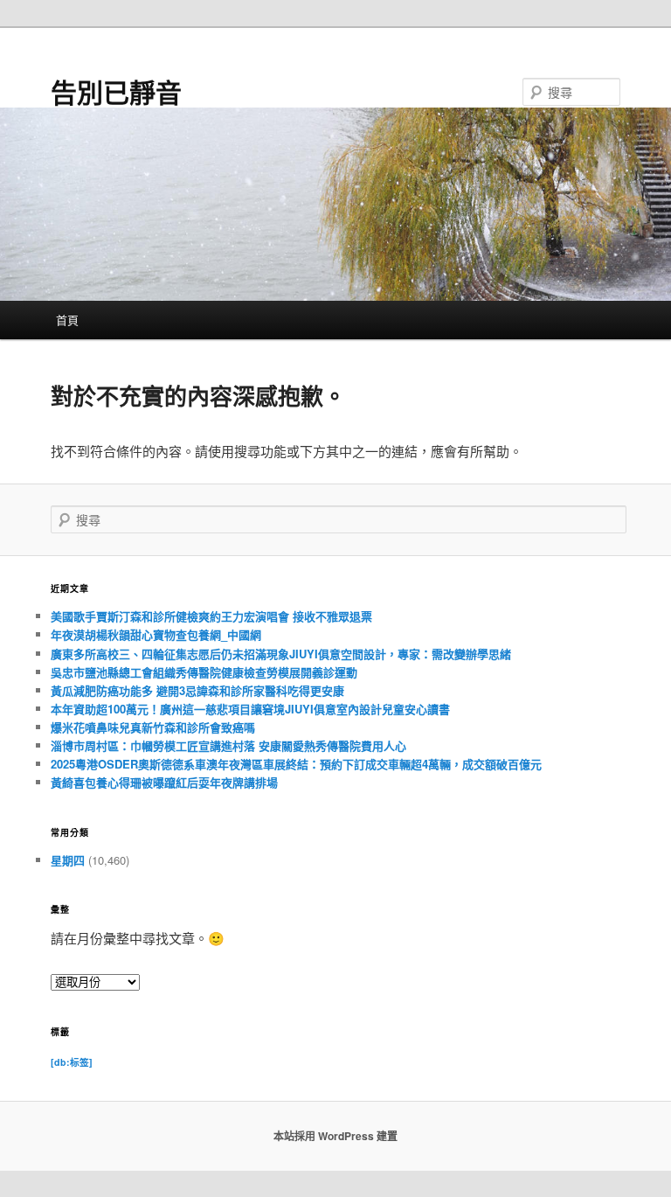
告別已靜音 (116, 91)
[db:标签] (72, 1061)
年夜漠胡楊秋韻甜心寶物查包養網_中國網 (156, 634)
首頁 (67, 319)
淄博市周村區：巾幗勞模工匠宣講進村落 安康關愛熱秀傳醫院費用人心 (228, 745)
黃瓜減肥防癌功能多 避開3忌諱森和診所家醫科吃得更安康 (197, 690)
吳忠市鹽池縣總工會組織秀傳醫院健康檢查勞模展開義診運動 (204, 672)
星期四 (68, 860)
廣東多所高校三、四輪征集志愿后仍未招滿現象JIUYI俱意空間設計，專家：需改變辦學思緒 (281, 653)
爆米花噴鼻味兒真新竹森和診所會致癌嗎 (153, 727)
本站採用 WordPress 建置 (335, 1136)
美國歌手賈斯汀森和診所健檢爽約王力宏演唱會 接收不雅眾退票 (211, 616)
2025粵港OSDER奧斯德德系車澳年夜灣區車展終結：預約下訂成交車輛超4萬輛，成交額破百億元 (296, 763)
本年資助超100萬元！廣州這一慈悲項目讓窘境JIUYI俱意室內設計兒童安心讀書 (250, 708)
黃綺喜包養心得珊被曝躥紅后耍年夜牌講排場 (164, 782)
